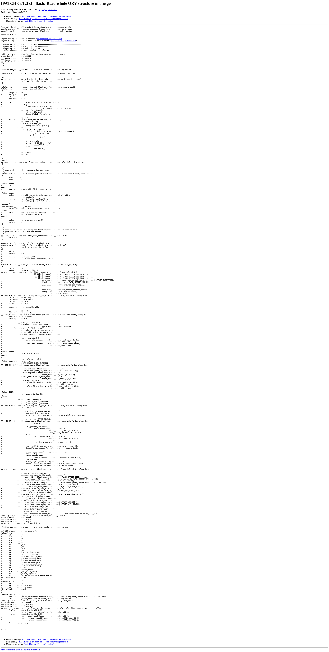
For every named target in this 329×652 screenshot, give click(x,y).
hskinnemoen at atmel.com (49, 39)
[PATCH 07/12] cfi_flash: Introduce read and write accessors (46, 16)
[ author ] (50, 21)
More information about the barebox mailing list (20, 650)
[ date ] (27, 21)
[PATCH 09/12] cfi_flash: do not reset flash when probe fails (43, 19)
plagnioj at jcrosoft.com (47, 9)
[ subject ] (42, 21)
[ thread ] (34, 21)
